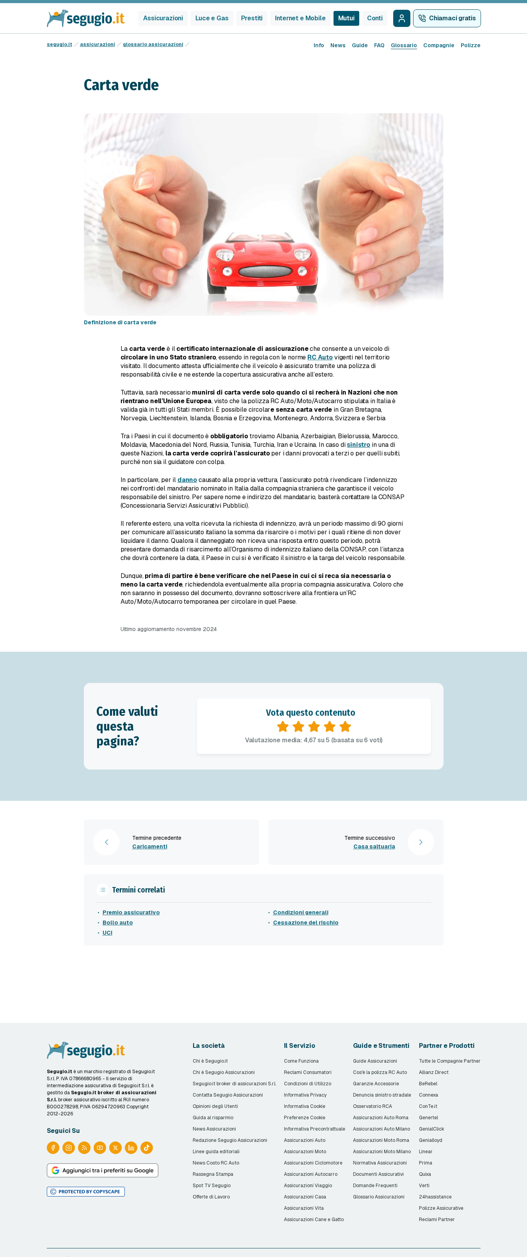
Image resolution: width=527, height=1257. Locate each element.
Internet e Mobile (300, 18)
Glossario (404, 45)
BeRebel (428, 1084)
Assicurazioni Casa (305, 1197)
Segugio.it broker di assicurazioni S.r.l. (234, 1084)
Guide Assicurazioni (375, 1061)
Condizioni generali (300, 912)
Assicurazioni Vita (304, 1208)
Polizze (471, 45)
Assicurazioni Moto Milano (382, 1152)
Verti (424, 1185)
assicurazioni (97, 44)
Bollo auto (118, 922)
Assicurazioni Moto (305, 1152)
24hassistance (435, 1197)
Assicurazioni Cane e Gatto (314, 1219)
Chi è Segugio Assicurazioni (224, 1072)
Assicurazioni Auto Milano (381, 1129)
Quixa (425, 1174)
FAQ (379, 45)
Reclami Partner (437, 1219)
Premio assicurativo (131, 912)
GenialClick (431, 1129)
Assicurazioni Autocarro (310, 1174)
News (338, 45)
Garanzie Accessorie (376, 1084)
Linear (426, 1152)
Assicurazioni (163, 18)
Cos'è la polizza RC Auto (380, 1072)
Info (319, 45)
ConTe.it (428, 1106)
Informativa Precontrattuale (314, 1129)
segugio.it (59, 44)
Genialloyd (430, 1140)
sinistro (358, 445)
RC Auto (320, 357)
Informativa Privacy (305, 1095)
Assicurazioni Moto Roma (381, 1140)
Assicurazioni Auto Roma (380, 1118)
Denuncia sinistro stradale (382, 1095)
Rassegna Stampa (213, 1174)
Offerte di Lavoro (211, 1197)
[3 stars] (314, 726)
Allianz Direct (434, 1072)
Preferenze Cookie (304, 1118)
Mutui (346, 18)
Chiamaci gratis (452, 18)
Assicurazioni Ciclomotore (313, 1163)
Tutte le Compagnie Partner (450, 1061)
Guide (360, 45)
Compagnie (438, 45)
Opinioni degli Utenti (215, 1106)
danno (187, 480)
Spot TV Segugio (212, 1185)
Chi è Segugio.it (210, 1061)
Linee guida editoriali (216, 1152)
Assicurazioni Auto (304, 1140)
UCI (107, 932)
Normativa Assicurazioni (380, 1163)
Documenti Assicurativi (378, 1174)
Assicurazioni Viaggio (308, 1185)
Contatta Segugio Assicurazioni (228, 1095)
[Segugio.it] (86, 1050)
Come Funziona (301, 1061)
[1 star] (283, 726)
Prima (425, 1163)
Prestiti (252, 18)
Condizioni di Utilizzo (307, 1084)
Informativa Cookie (304, 1106)
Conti (375, 18)
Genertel (428, 1118)
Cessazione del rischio (306, 922)
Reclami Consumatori (308, 1072)
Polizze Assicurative (441, 1208)
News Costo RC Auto (216, 1163)
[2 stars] (298, 726)
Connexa (428, 1095)
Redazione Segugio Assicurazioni (230, 1140)
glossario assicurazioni (153, 44)
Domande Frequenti (375, 1185)
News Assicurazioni (214, 1129)
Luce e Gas (211, 18)
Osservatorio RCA (372, 1106)
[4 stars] (329, 726)
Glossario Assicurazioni (379, 1197)
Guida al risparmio (213, 1118)
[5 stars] (345, 726)
